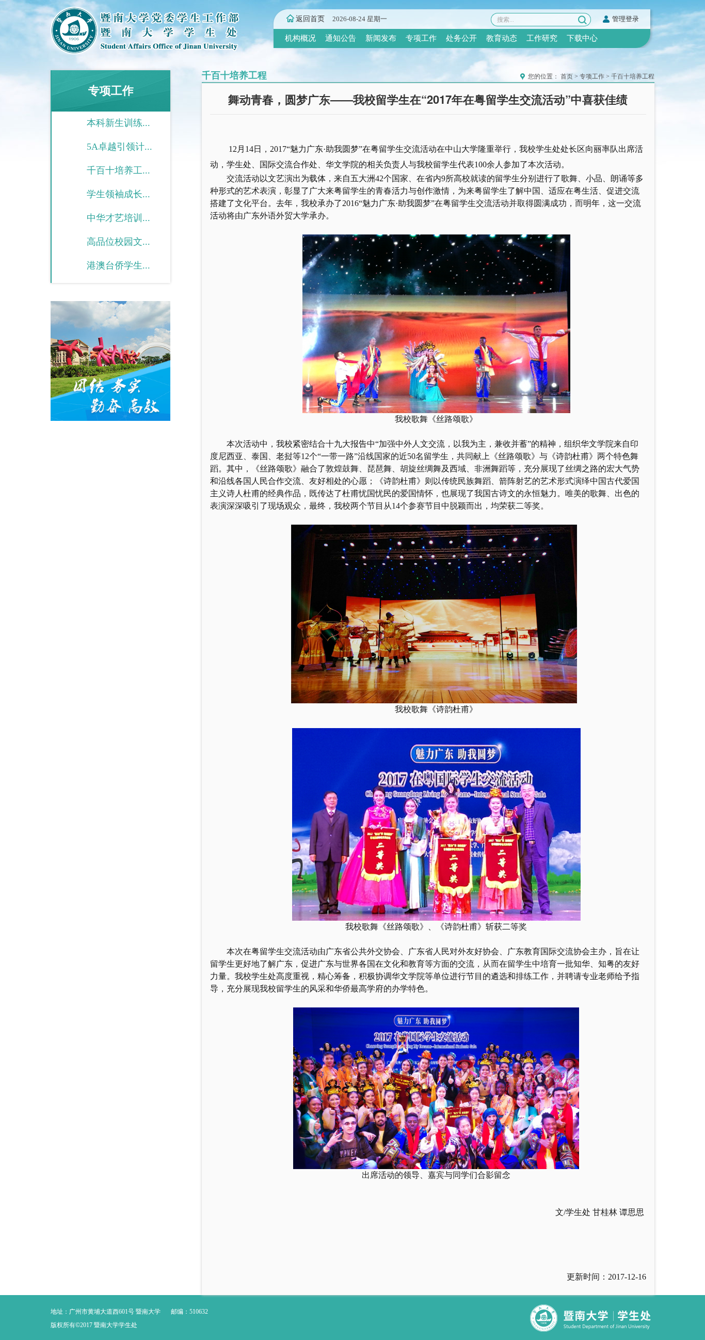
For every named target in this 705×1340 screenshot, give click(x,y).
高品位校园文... (118, 242)
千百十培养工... (118, 170)
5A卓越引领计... (119, 146)
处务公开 (461, 38)
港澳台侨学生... (118, 265)
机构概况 (300, 38)
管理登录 (625, 19)
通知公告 (340, 38)
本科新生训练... (118, 123)
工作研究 (541, 38)
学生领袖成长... (118, 194)
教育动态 (501, 38)
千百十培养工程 (632, 76)
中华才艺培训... (118, 218)
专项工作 (421, 38)
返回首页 (310, 19)
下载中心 (582, 38)
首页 (566, 76)
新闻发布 (380, 38)
